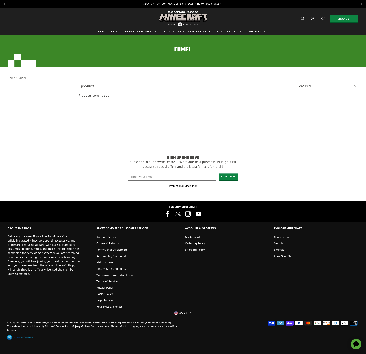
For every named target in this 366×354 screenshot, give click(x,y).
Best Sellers (227, 31)
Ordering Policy (195, 243)
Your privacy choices (109, 306)
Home (11, 78)
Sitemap (279, 249)
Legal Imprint (105, 300)
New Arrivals (199, 31)
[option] (183, 4)
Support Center (106, 237)
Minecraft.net (282, 237)
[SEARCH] (303, 20)
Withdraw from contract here (115, 275)
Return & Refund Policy (111, 269)
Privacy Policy (104, 287)
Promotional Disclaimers (112, 249)
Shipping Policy (195, 249)
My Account (192, 237)
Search (278, 243)
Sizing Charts (104, 262)
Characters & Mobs (137, 31)
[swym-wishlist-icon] (323, 20)
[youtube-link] (198, 213)
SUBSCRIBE (228, 176)
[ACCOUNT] (313, 21)
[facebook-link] (167, 213)
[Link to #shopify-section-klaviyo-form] (183, 4)
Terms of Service (107, 281)
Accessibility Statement (111, 256)
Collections (170, 31)
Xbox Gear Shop (284, 256)
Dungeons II (255, 31)
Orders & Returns (107, 243)
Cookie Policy (104, 294)
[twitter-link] (178, 213)
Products (106, 31)
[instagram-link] (188, 213)
